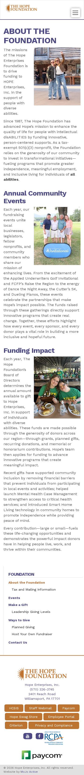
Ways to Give (19, 620)
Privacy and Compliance (54, 725)
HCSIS (14, 708)
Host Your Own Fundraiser (32, 634)
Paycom (68, 708)
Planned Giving (23, 627)
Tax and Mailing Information (34, 589)
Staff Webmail (40, 708)
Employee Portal (61, 717)
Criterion (16, 725)
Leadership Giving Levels (31, 612)
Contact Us (17, 642)
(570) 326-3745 (42, 689)
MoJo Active (29, 771)
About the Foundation (26, 582)
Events (14, 598)
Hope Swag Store (24, 717)
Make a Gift (18, 605)
